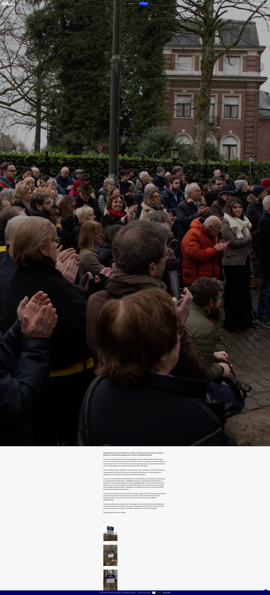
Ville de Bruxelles (90, 274)
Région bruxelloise (80, 274)
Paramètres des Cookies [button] (144, 592)
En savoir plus (166, 592)
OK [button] (153, 592)
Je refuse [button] (159, 592)
